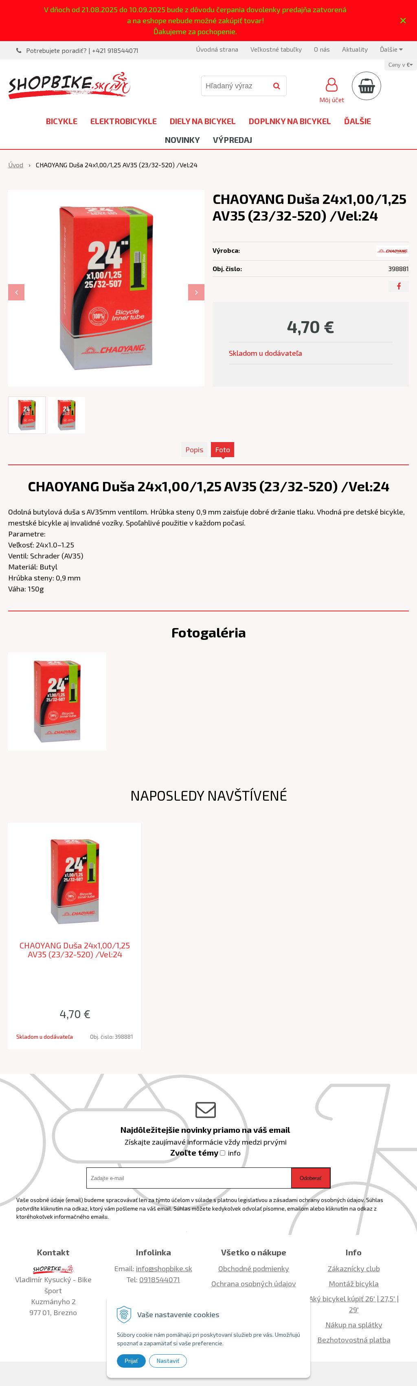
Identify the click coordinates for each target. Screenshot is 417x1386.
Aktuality (355, 49)
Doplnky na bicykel (290, 121)
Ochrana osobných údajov (253, 1283)
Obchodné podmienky (253, 1268)
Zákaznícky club (354, 1268)
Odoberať (311, 1178)
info (234, 1152)
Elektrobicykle (123, 121)
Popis (194, 449)
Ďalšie (389, 49)
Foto (222, 449)
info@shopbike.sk (164, 1268)
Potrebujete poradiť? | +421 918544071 (82, 50)
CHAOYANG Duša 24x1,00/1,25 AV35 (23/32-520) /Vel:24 (75, 949)
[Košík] (366, 86)
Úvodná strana (217, 49)
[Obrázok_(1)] (57, 700)
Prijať (131, 1361)
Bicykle (61, 121)
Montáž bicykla (354, 1283)
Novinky (182, 140)
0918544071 (159, 1279)
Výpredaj (232, 140)
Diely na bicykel (203, 121)
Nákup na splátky (353, 1324)
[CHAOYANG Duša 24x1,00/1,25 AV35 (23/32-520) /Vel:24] (106, 288)
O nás (322, 49)
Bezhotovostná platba (354, 1339)
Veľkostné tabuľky (276, 49)
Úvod (15, 165)
